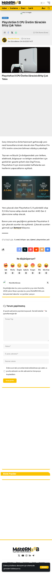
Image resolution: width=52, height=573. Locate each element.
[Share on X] (12, 33)
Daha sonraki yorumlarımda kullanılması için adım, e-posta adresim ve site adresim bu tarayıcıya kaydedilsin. (27, 371)
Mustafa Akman (13, 39)
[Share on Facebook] (8, 33)
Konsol (5, 18)
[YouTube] (23, 555)
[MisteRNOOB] (26, 550)
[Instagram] (26, 555)
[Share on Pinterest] (30, 249)
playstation (41, 240)
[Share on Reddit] (36, 249)
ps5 (48, 240)
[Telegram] (33, 555)
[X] (48, 283)
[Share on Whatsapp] (16, 33)
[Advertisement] (26, 110)
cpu (28, 240)
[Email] (41, 249)
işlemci (33, 240)
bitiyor (23, 240)
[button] (44, 567)
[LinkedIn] (29, 555)
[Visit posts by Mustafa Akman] (5, 283)
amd (18, 240)
